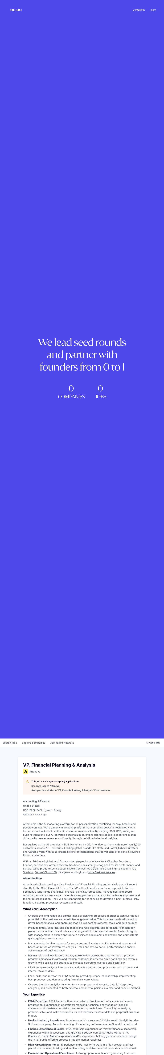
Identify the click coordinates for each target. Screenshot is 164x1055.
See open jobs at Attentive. (45, 786)
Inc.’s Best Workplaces (101, 872)
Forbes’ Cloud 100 (46, 872)
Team (153, 9)
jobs (10, 742)
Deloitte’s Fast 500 (80, 868)
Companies (139, 9)
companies (33, 742)
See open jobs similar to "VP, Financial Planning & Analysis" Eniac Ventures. (71, 790)
